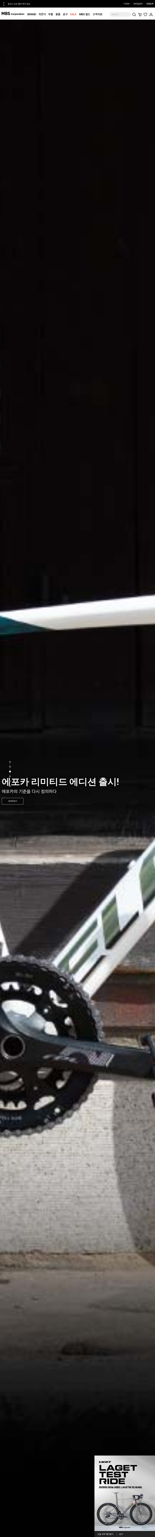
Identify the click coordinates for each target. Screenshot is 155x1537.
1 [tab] (10, 762)
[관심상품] (145, 14)
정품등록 (149, 4)
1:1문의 (127, 4)
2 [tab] (10, 767)
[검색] (134, 14)
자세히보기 (12, 801)
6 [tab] (10, 786)
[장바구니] (140, 14)
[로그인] (151, 14)
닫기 (121, 1534)
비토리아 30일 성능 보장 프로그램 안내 (24, 4)
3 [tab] (10, 771)
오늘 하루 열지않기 (105, 1534)
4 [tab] (10, 776)
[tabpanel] (77, 778)
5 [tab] (10, 781)
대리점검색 (137, 4)
